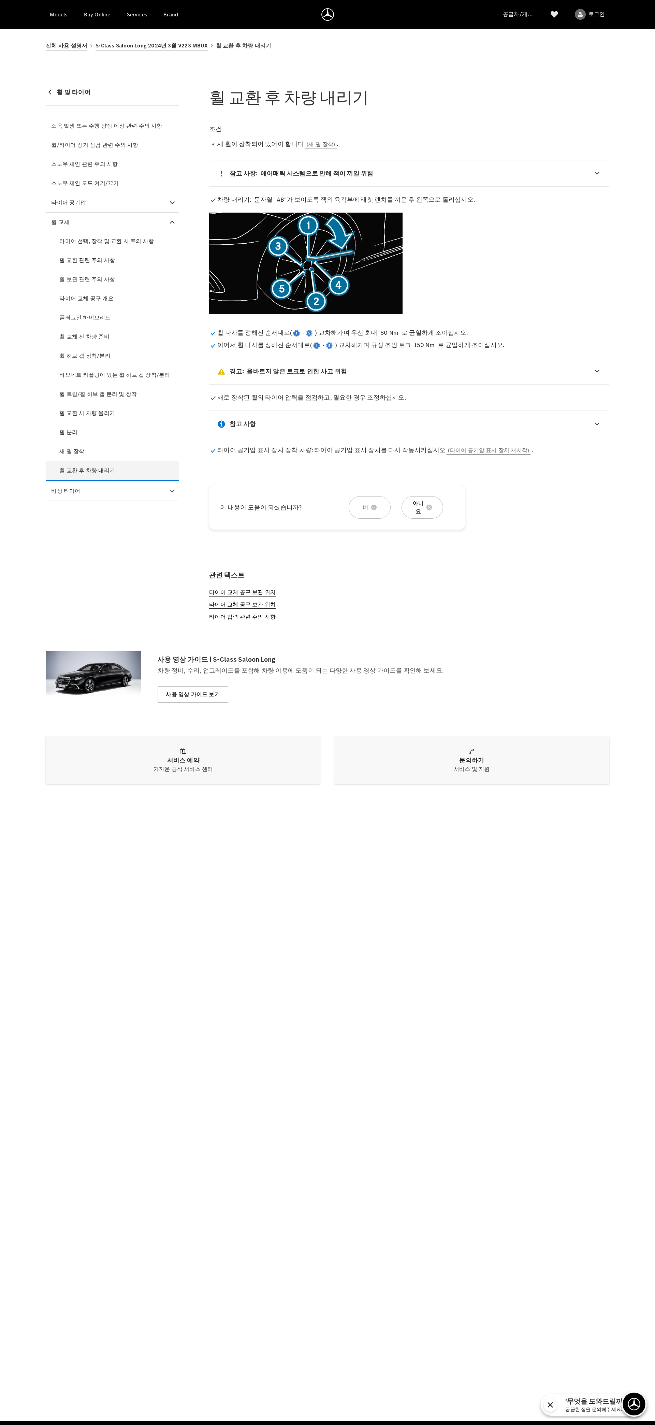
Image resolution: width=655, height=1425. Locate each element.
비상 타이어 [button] (65, 490)
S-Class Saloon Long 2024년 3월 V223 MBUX (152, 45)
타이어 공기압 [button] (68, 202)
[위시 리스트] (554, 14)
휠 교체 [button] (60, 222)
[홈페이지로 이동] (328, 14)
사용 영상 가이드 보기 (193, 694)
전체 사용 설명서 (66, 45)
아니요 (418, 507)
